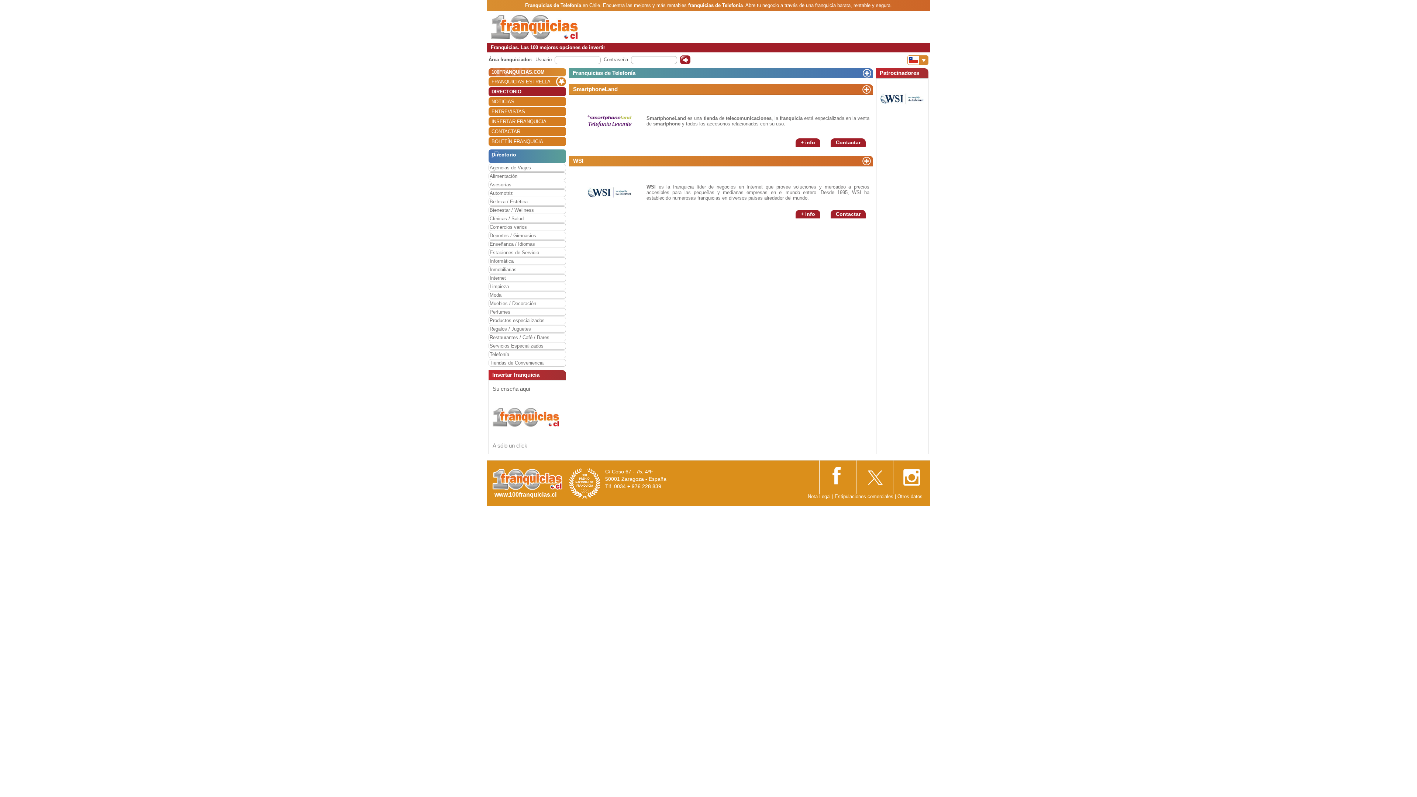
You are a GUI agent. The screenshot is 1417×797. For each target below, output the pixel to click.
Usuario (543, 59)
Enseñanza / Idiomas (512, 244)
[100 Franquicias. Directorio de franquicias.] (534, 27)
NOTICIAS (503, 101)
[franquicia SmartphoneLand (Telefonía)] (609, 120)
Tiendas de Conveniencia (517, 363)
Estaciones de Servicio (514, 252)
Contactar (848, 142)
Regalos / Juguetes (510, 329)
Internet (498, 278)
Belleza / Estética (509, 201)
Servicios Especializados (517, 346)
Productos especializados (517, 320)
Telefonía (499, 354)
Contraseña (616, 59)
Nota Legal (819, 496)
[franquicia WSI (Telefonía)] (609, 192)
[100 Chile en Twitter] (874, 475)
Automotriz (501, 193)
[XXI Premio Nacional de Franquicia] (585, 483)
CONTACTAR (506, 131)
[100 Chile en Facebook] (838, 474)
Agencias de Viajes (510, 167)
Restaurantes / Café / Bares (519, 337)
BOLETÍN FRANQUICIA (517, 141)
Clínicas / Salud (507, 218)
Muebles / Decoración (513, 303)
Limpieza (499, 286)
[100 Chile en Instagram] (911, 475)
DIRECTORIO (506, 91)
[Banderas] (917, 60)
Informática (502, 261)
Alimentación (503, 176)
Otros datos (910, 496)
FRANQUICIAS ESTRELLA (521, 81)
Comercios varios (508, 227)
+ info (808, 142)
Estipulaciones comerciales (865, 496)
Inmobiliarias (503, 269)
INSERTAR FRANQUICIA (519, 121)
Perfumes (500, 312)
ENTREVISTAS (508, 111)
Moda (495, 295)
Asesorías (500, 184)
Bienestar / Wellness (512, 210)
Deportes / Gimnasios (513, 235)
